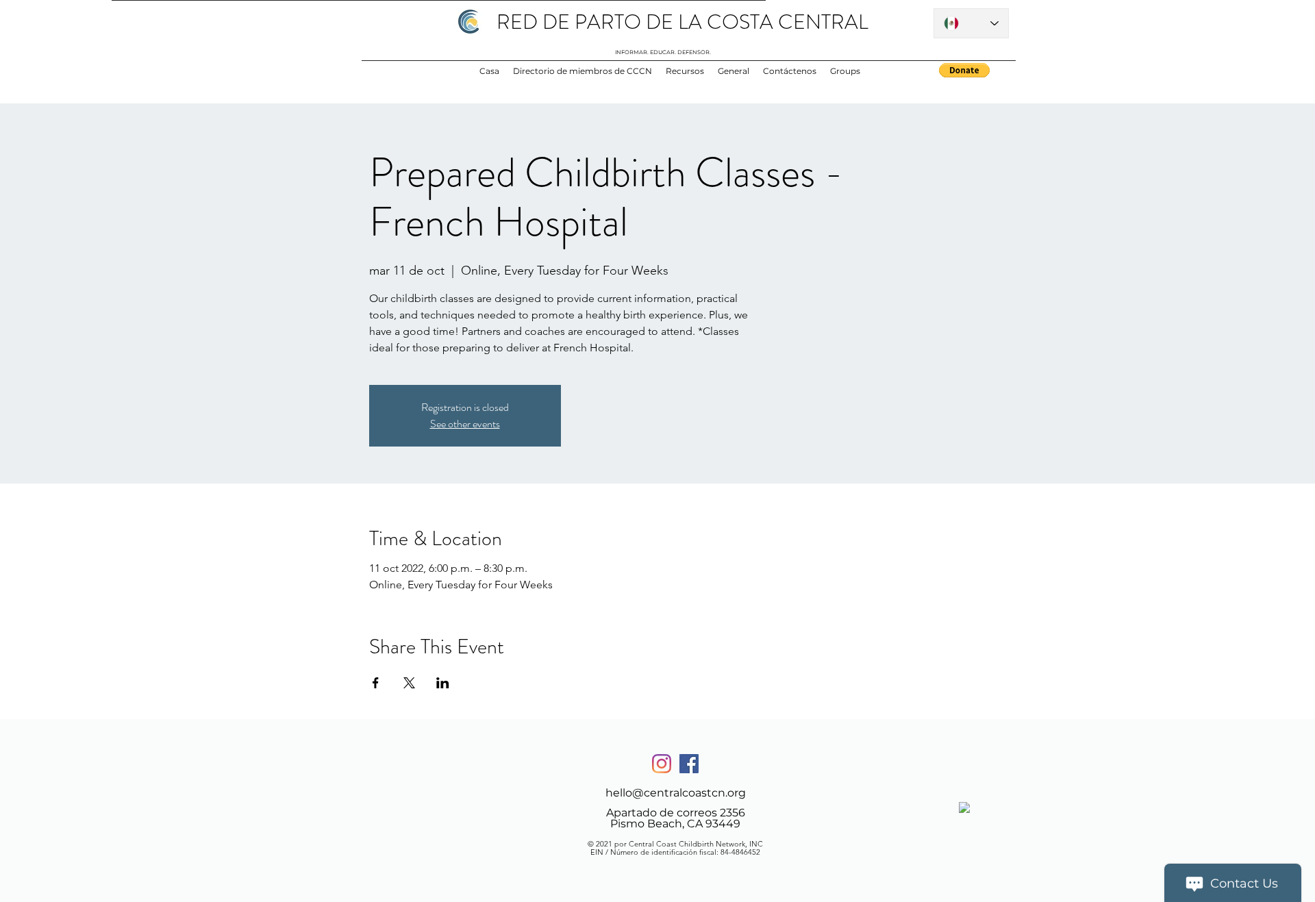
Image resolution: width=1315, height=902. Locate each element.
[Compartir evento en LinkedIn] (442, 682)
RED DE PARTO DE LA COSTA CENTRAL (682, 21)
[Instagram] (661, 763)
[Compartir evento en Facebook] (375, 682)
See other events (465, 423)
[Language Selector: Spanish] (971, 23)
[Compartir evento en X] (409, 682)
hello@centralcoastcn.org (675, 792)
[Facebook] (689, 763)
